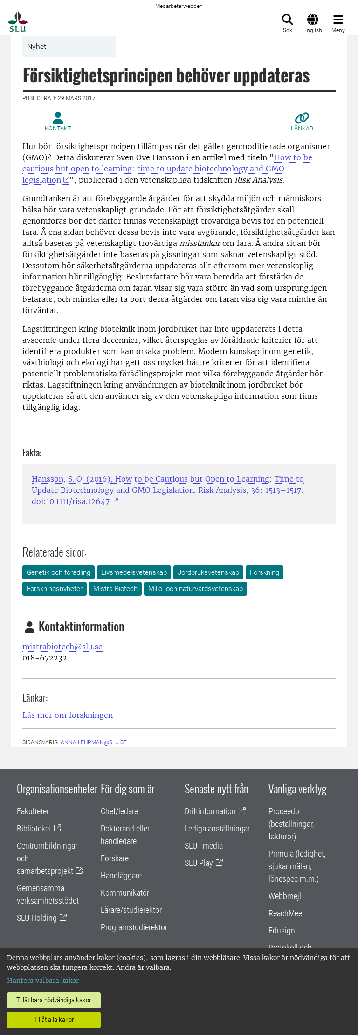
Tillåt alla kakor (54, 1019)
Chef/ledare (119, 811)
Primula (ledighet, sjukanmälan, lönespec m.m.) (296, 866)
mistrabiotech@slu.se (62, 646)
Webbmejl (284, 896)
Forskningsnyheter (55, 589)
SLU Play (199, 863)
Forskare (115, 858)
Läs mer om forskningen (67, 715)
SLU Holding (37, 918)
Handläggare (121, 875)
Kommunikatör (125, 893)
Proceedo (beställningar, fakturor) (291, 823)
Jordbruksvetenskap (208, 572)
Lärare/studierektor (131, 910)
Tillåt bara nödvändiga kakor (53, 1000)
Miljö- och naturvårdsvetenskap (195, 589)
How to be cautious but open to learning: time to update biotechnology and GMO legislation (167, 168)
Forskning (264, 572)
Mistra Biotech (115, 589)
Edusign (281, 930)
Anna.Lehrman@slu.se (94, 742)
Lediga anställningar (217, 828)
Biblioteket (34, 828)
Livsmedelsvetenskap (134, 572)
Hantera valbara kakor (43, 980)
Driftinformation (210, 811)
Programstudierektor (134, 927)
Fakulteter (33, 811)
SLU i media (204, 846)
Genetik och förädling (58, 572)
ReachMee (285, 913)
